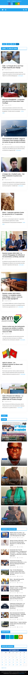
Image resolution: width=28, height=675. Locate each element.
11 (2, 659)
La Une (4, 433)
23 (20, 662)
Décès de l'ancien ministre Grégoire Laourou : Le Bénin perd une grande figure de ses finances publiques (18, 589)
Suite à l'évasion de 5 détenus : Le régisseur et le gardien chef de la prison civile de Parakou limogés (12, 397)
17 (24, 659)
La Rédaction (13, 1)
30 (20, 664)
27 (9, 664)
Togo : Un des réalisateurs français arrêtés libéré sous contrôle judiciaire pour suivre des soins (17, 572)
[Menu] (5, 9)
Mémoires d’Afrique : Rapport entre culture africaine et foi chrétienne (14, 461)
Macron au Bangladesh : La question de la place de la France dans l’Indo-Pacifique (13, 101)
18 (2, 662)
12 (6, 659)
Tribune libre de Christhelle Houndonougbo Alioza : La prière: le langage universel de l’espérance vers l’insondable (14, 481)
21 (13, 662)
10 (24, 657)
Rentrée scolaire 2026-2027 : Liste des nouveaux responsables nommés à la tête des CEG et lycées (18, 543)
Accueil (8, 1)
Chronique (5, 477)
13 (9, 659)
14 (13, 659)
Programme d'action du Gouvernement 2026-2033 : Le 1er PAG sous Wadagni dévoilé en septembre (18, 563)
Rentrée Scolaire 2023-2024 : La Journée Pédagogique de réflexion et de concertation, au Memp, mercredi (13, 255)
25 (2, 664)
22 (17, 662)
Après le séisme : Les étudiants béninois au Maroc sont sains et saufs (12, 364)
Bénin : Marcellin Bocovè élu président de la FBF (17, 580)
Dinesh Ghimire (21, 673)
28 (13, 664)
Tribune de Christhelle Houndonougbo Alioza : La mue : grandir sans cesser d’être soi (13, 521)
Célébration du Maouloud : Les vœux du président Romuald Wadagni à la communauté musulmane (17, 606)
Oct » (5, 667)
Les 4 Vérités (14, 439)
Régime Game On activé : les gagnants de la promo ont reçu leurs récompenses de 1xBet (18, 534)
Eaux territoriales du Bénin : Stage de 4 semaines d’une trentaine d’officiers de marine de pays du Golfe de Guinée (13, 140)
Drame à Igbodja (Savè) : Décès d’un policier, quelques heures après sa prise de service (18, 597)
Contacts (19, 1)
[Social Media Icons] (3, 637)
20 (9, 662)
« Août (2, 667)
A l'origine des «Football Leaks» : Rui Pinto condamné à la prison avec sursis (13, 175)
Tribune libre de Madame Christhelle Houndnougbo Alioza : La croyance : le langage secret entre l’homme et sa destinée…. (13, 500)
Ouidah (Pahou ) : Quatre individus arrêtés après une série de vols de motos (18, 624)
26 (6, 664)
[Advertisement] (14, 27)
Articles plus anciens (5, 415)
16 (20, 659)
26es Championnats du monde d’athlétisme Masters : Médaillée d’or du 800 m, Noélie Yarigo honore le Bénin (18, 615)
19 (6, 662)
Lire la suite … (21, 75)
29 (17, 664)
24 (24, 662)
